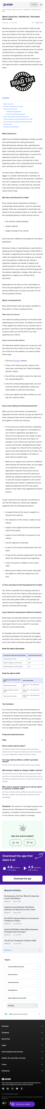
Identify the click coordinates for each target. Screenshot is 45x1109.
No (31, 842)
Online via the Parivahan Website (16, 114)
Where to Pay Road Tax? (10, 109)
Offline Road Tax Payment (14, 111)
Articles (9, 9)
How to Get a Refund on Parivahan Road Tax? (16, 116)
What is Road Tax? (8, 104)
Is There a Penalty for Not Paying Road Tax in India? (18, 119)
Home (4, 9)
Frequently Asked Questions (11, 127)
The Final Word (7, 124)
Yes (17, 842)
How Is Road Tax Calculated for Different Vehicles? (17, 122)
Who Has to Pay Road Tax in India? (13, 106)
